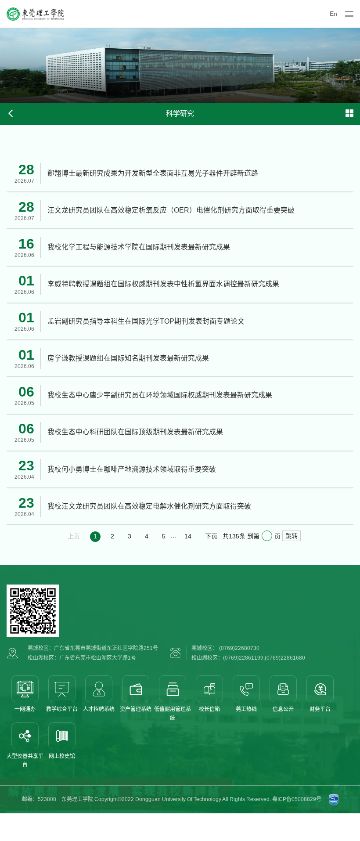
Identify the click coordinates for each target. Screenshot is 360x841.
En (333, 13)
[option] (180, 65)
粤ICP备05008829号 (296, 799)
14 (187, 536)
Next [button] (355, 65)
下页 (211, 536)
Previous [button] (4, 65)
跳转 (291, 535)
